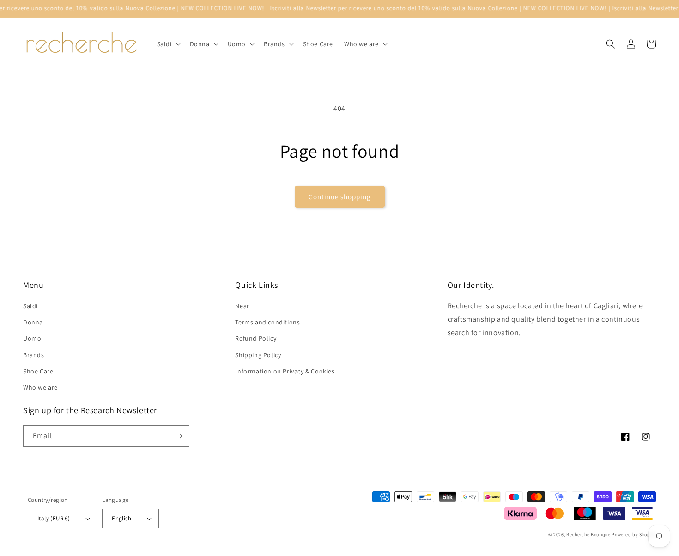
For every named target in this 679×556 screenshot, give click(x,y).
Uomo (32, 338)
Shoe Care (38, 371)
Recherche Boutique (588, 535)
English (121, 518)
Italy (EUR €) (53, 518)
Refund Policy (255, 338)
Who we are (40, 387)
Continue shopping (340, 196)
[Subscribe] (179, 436)
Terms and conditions (267, 322)
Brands (33, 355)
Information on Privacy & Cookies (284, 371)
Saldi (30, 306)
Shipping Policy (258, 355)
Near (242, 306)
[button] (168, 44)
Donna (33, 322)
